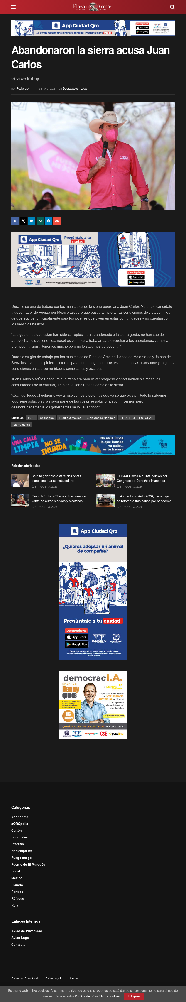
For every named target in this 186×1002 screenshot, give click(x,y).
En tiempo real (22, 850)
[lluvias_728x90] (93, 445)
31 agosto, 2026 (46, 486)
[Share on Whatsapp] (40, 221)
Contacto (18, 944)
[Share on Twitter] (23, 221)
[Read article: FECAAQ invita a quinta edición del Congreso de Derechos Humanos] (105, 480)
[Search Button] (172, 6)
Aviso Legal (20, 937)
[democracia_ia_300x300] (93, 704)
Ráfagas (17, 898)
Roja (14, 905)
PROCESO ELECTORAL (136, 418)
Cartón (16, 830)
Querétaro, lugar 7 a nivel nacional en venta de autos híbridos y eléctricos (59, 498)
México (16, 878)
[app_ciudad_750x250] (93, 259)
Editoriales (19, 837)
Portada (17, 891)
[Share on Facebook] (15, 221)
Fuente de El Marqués (28, 864)
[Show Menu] (13, 7)
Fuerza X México (70, 418)
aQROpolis (19, 823)
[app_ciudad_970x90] (93, 27)
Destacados (70, 88)
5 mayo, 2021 (47, 88)
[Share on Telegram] (48, 221)
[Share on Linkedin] (31, 221)
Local (83, 88)
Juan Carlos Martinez (101, 418)
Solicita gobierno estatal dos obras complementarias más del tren (56, 478)
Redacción (23, 88)
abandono (47, 418)
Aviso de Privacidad (26, 931)
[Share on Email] (57, 221)
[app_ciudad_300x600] (93, 591)
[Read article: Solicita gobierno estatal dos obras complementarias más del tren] (20, 480)
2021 (31, 418)
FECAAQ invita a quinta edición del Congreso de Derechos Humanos (142, 478)
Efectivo (17, 844)
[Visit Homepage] (93, 6)
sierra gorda (22, 424)
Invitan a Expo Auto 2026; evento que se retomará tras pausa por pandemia (144, 498)
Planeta (17, 884)
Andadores (19, 816)
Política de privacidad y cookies (97, 996)
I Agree (134, 996)
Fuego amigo (21, 857)
